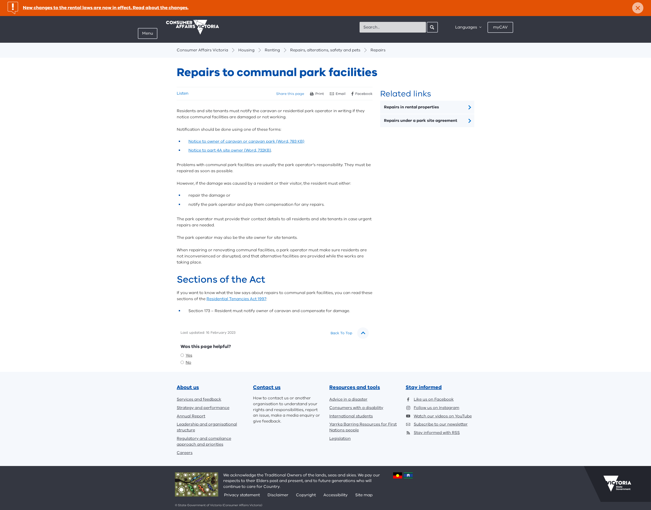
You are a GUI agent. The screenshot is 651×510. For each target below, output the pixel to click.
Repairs (378, 50)
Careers (185, 453)
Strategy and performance (203, 408)
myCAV (500, 27)
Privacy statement (242, 495)
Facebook (364, 93)
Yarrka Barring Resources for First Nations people (363, 427)
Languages (466, 27)
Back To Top (341, 333)
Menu (147, 33)
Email (341, 93)
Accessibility (335, 495)
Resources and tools (354, 387)
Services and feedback (199, 399)
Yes (189, 355)
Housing (246, 50)
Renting (272, 50)
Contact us (266, 387)
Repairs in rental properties (411, 107)
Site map (364, 495)
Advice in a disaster (348, 399)
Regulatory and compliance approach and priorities (204, 441)
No (188, 362)
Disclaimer (278, 495)
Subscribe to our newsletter (441, 424)
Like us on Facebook (434, 399)
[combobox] (393, 27)
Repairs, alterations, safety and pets (325, 50)
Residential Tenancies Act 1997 (236, 299)
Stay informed (424, 387)
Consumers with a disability (356, 408)
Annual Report (191, 416)
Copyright (306, 495)
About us (188, 387)
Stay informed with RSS (437, 432)
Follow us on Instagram (436, 408)
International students (351, 416)
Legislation (340, 438)
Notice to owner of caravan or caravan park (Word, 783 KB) (246, 141)
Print (319, 93)
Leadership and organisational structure (207, 427)
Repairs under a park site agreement (420, 120)
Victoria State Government (617, 484)
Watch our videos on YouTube (443, 416)
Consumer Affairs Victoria (202, 50)
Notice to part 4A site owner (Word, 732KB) (229, 150)
